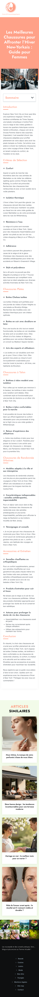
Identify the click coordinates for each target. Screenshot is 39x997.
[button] (32, 97)
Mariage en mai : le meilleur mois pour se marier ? (19, 857)
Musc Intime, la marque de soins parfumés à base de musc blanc (19, 756)
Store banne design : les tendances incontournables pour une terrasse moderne (19, 806)
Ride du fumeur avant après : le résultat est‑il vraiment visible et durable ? (19, 908)
